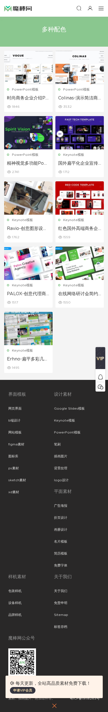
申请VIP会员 (22, 690)
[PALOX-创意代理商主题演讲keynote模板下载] (28, 263)
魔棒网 (18, 8)
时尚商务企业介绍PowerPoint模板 (27, 98)
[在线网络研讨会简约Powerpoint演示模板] (79, 263)
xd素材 (13, 492)
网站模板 (15, 432)
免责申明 (60, 603)
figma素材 (16, 444)
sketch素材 (17, 480)
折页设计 (60, 517)
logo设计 (61, 480)
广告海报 (60, 505)
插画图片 (60, 456)
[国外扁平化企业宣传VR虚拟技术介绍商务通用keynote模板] (79, 132)
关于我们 (60, 591)
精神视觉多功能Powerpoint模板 (27, 163)
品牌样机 (15, 614)
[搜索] (79, 8)
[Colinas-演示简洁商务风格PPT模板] (79, 67)
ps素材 (13, 468)
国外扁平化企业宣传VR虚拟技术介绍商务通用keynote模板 (79, 163)
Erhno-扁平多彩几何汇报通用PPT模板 (27, 359)
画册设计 (60, 529)
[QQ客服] (100, 377)
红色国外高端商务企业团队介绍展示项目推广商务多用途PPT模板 (78, 228)
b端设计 (14, 420)
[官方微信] (100, 387)
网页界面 (15, 408)
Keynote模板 (73, 154)
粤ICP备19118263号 (85, 698)
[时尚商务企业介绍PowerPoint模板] (28, 67)
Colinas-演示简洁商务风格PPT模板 (78, 98)
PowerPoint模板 (25, 89)
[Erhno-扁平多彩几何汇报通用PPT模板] (28, 328)
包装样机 (15, 591)
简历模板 (60, 553)
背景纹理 (60, 468)
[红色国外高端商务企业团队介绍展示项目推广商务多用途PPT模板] (79, 198)
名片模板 (60, 541)
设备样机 (15, 603)
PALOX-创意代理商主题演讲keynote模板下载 (27, 294)
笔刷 (57, 444)
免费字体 (60, 565)
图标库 (13, 456)
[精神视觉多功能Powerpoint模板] (28, 132)
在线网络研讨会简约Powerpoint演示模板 (79, 294)
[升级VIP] (100, 359)
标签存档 (60, 626)
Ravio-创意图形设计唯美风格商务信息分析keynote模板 (27, 228)
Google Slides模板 (69, 408)
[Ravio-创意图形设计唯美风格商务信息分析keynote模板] (28, 198)
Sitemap (61, 614)
